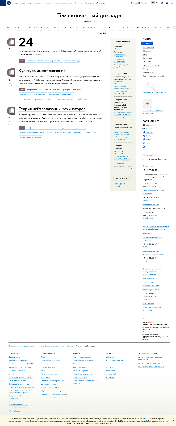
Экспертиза (147, 58)
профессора (32, 89)
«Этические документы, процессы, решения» (123, 113)
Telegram (149, 132)
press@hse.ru (148, 299)
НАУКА (76, 353)
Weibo (148, 139)
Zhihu (148, 143)
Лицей (43, 357)
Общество (147, 61)
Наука (145, 54)
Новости (70, 346)
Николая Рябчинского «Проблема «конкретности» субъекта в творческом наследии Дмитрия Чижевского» (123, 86)
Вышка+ (44, 370)
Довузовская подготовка (50, 360)
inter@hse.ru (147, 261)
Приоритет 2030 (149, 72)
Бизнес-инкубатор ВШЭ (50, 387)
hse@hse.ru (147, 200)
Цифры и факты (14, 357)
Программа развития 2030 (153, 76)
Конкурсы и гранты (80, 377)
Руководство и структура (18, 360)
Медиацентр (110, 370)
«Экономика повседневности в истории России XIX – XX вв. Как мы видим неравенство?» (122, 158)
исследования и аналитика (50, 89)
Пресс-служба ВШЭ (151, 289)
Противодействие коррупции (20, 384)
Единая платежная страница (19, 408)
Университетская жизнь (152, 69)
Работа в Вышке (14, 411)
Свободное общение (151, 65)
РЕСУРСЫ (110, 353)
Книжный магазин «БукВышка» (116, 364)
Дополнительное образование (52, 381)
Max (147, 147)
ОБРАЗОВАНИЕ (48, 353)
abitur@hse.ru (148, 218)
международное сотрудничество (33, 94)
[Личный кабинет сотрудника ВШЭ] (167, 3)
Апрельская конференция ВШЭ (50, 60)
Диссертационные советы (83, 367)
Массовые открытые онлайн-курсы (151, 366)
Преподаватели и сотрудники (20, 367)
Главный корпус (149, 155)
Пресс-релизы (148, 303)
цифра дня (31, 60)
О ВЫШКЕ (13, 353)
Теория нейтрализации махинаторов (52, 109)
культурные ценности (62, 99)
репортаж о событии (71, 89)
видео (49, 132)
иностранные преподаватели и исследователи (36, 99)
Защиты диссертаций (81, 370)
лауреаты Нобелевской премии (67, 132)
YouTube (149, 129)
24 (26, 42)
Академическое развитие (82, 374)
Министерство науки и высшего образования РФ (150, 358)
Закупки (11, 374)
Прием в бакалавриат (49, 367)
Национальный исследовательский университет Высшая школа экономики (36, 346)
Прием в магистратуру (49, 374)
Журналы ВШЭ (111, 374)
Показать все (121, 178)
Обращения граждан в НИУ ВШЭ (21, 377)
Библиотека (110, 357)
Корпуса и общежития (17, 370)
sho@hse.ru (147, 247)
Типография (110, 367)
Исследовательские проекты (84, 360)
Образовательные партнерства (53, 391)
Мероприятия (123, 41)
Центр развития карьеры (50, 384)
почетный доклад (72, 60)
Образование (148, 51)
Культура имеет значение (42, 70)
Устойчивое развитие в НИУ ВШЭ (21, 364)
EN (156, 3)
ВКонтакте (150, 125)
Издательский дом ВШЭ (114, 360)
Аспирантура (45, 377)
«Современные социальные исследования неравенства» (120, 57)
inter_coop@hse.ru (150, 278)
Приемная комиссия (151, 204)
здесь (145, 419)
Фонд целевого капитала (18, 381)
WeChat (149, 136)
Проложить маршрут (151, 285)
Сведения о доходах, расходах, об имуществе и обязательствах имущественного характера (21, 390)
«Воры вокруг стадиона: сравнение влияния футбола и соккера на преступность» (123, 135)
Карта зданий (148, 282)
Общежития (147, 233)
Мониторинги (78, 364)
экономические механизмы (30, 137)
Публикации (110, 377)
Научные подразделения (82, 357)
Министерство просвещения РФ (150, 363)
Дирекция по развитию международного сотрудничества (152, 271)
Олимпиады (45, 364)
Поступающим (148, 47)
